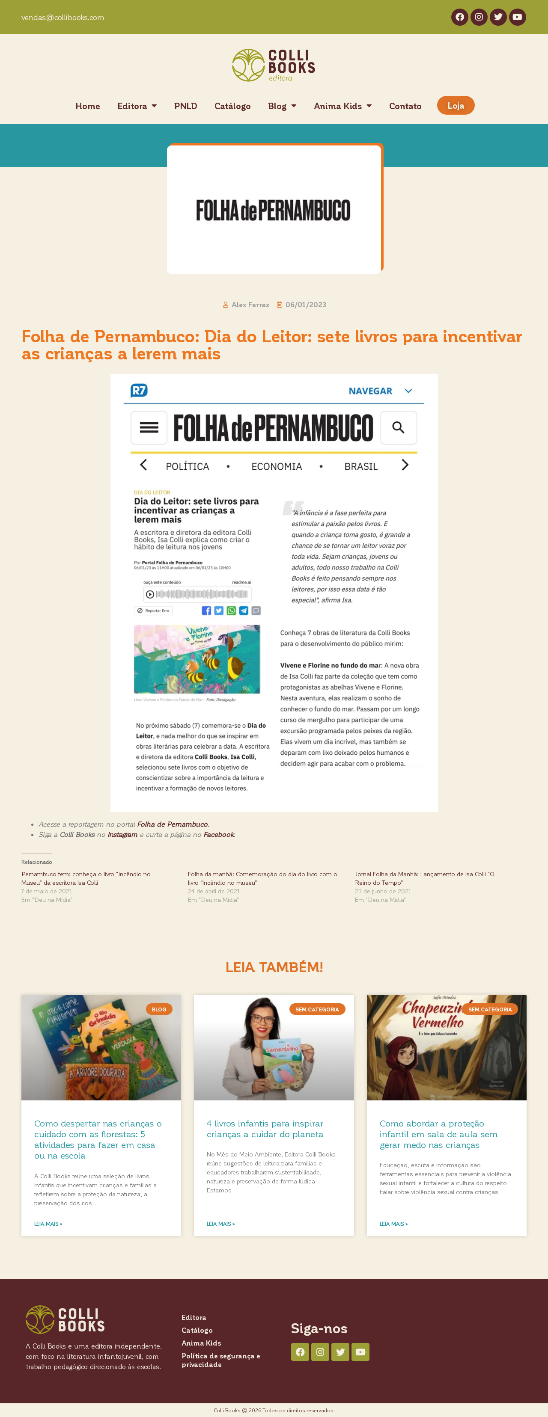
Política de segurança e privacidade (221, 1360)
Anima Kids (338, 106)
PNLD (185, 106)
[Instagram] (479, 17)
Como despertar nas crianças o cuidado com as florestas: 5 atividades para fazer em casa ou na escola (98, 1139)
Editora (132, 106)
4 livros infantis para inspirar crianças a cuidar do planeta (265, 1128)
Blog (277, 106)
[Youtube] (517, 17)
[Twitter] (498, 17)
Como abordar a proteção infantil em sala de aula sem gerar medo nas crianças (439, 1134)
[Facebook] (459, 17)
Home (87, 106)
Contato (405, 106)
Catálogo (232, 106)
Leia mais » (48, 1224)
